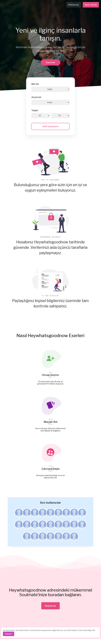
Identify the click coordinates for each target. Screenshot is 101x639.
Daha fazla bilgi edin (86, 630)
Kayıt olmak (91, 5)
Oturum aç (73, 5)
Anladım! (8, 634)
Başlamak (50, 62)
